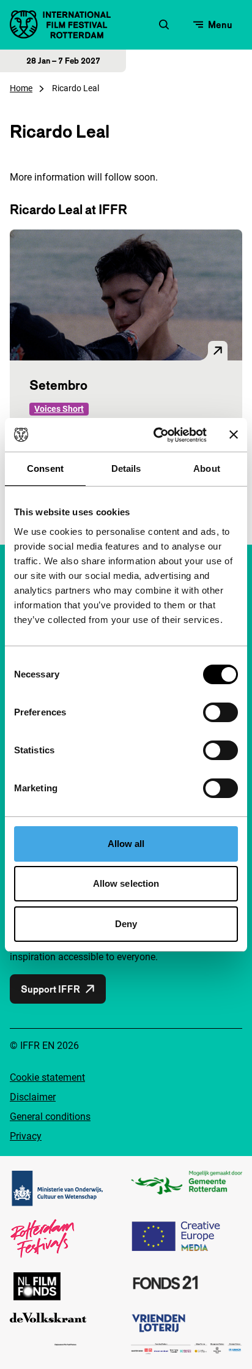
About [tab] (206, 468)
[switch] (220, 712)
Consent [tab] (45, 468)
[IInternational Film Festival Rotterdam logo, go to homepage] (60, 24)
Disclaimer (33, 1097)
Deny (126, 924)
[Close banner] (233, 434)
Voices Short (59, 409)
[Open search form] (164, 24)
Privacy (26, 1136)
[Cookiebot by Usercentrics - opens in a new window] (156, 435)
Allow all (126, 843)
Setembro (58, 385)
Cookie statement (47, 1077)
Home (21, 88)
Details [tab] (126, 468)
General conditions (50, 1116)
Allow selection (126, 883)
